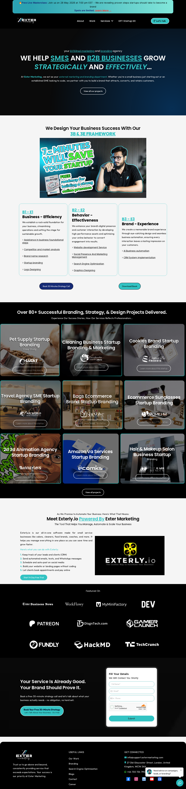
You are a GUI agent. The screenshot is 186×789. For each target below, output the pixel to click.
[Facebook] (128, 779)
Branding (73, 763)
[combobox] (112, 698)
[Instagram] (136, 779)
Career (72, 784)
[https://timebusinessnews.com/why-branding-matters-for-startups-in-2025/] (38, 604)
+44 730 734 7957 (136, 771)
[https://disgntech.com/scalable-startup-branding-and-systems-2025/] (92, 623)
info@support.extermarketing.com (145, 757)
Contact (73, 779)
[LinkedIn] (144, 779)
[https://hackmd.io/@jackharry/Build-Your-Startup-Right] (92, 644)
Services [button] (106, 21)
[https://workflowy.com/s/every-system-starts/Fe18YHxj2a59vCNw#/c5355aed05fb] (74, 604)
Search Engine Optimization (83, 768)
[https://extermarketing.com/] (26, 21)
